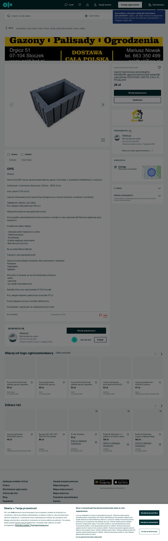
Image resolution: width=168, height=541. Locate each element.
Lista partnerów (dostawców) (89, 537)
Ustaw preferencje (149, 531)
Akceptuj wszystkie (149, 513)
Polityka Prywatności (40, 525)
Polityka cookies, (23, 525)
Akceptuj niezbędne (149, 522)
